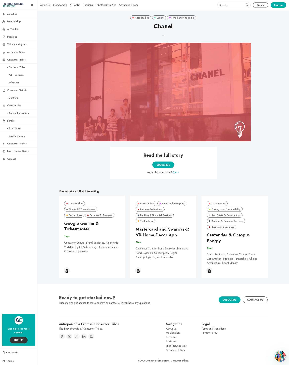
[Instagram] (77, 336)
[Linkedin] (84, 336)
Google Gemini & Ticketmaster (81, 226)
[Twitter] (69, 336)
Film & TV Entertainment (82, 209)
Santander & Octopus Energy (228, 238)
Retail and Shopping (183, 17)
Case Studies (142, 17)
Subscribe (163, 165)
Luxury (160, 17)
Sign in (260, 5)
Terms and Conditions (214, 329)
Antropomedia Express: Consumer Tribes (167, 360)
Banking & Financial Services (156, 215)
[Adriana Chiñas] (66, 270)
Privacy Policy (209, 333)
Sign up (278, 5)
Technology (75, 215)
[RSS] (91, 336)
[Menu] (32, 5)
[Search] (247, 5)
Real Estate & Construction (226, 215)
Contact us (255, 299)
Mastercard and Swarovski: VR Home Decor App (162, 232)
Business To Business (101, 215)
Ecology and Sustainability (226, 209)
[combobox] (234, 5)
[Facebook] (62, 336)
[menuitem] (45, 5)
